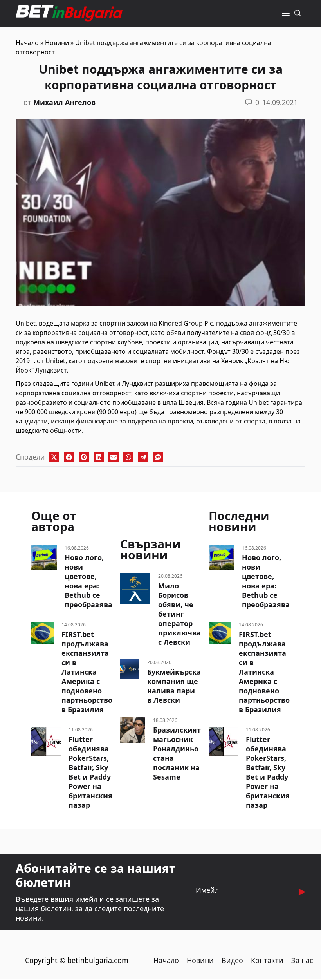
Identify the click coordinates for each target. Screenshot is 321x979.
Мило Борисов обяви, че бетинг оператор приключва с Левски (179, 614)
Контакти (267, 960)
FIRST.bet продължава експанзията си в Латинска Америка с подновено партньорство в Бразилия (86, 672)
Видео (232, 960)
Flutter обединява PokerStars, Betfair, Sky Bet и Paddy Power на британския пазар (90, 772)
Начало (27, 42)
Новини (57, 42)
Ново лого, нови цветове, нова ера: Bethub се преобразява (88, 581)
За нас (302, 960)
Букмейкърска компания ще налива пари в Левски (174, 686)
